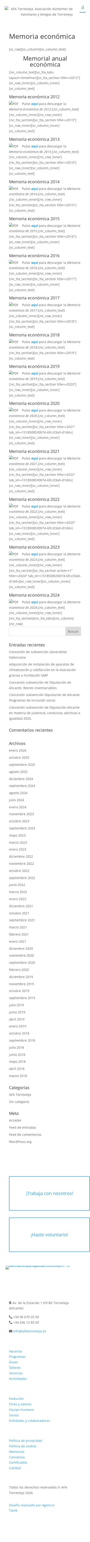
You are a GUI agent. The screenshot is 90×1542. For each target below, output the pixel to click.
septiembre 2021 (22, 920)
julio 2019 (16, 1005)
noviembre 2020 (21, 955)
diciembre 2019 (21, 977)
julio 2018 (16, 1047)
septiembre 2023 (22, 828)
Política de (22, 1446)
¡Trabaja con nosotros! (49, 1193)
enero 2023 (17, 849)
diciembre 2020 (21, 948)
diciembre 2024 (21, 779)
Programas (17, 1356)
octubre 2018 (19, 1033)
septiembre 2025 (22, 764)
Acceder (15, 1120)
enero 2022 (17, 899)
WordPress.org (20, 1141)
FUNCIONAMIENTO (26, 1343)
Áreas (13, 1362)
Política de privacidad (25, 1440)
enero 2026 (17, 750)
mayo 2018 (17, 1061)
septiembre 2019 (22, 998)
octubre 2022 (19, 870)
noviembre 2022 (21, 863)
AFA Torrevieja (20, 1094)
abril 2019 (16, 1019)
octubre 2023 (19, 821)
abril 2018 (16, 1068)
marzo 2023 (18, 842)
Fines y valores (20, 1404)
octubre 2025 (19, 757)
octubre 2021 (19, 913)
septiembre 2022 (22, 878)
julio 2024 (16, 800)
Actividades (18, 1378)
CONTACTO (19, 1295)
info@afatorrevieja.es (29, 1331)
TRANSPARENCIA (25, 1433)
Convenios (17, 1457)
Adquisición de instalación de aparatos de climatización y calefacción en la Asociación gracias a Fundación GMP (42, 669)
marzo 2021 (18, 927)
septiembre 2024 (22, 786)
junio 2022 (17, 884)
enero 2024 (17, 807)
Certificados (18, 1462)
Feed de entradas (22, 1127)
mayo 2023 (17, 835)
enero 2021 (17, 941)
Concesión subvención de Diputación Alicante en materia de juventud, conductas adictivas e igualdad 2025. (44, 713)
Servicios (16, 1373)
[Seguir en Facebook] (35, 1280)
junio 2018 (17, 1054)
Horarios (15, 1351)
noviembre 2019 (21, 984)
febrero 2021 (19, 934)
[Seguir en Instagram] (45, 1280)
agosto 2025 (18, 772)
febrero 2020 (19, 969)
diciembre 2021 (21, 906)
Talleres (15, 1367)
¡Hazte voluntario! (49, 1235)
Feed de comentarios (25, 1134)
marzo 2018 (18, 1076)
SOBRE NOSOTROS (26, 1391)
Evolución (16, 1398)
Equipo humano (21, 1409)
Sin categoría (19, 1101)
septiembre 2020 (22, 962)
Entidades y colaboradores (29, 1420)
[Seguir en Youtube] (54, 1280)
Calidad (15, 1468)
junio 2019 (17, 1012)
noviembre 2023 (21, 814)
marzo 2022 (18, 892)
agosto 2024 (18, 793)
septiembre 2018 (22, 1040)
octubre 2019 (19, 991)
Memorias (16, 1451)
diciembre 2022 (21, 856)
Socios (14, 1415)
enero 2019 (17, 1026)
